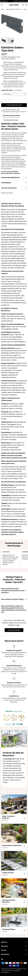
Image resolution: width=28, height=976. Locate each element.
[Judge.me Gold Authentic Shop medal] (6, 718)
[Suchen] (23, 4)
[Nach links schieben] (5, 24)
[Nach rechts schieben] (23, 24)
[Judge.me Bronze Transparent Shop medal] (14, 718)
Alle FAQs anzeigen (14, 630)
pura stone (14, 5)
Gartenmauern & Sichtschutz (14, 9)
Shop (2, 9)
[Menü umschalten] (1, 4)
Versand (12, 57)
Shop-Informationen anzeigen (10, 120)
